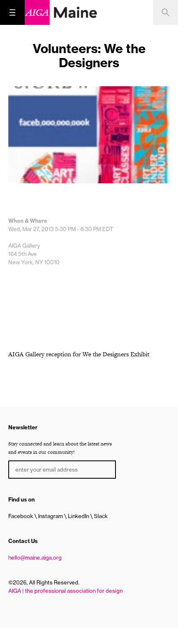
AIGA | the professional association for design (65, 590)
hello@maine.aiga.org (35, 557)
